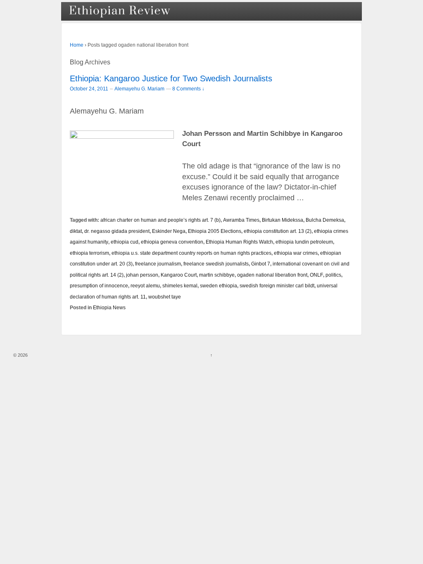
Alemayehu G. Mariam (139, 89)
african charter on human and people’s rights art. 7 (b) (160, 220)
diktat (76, 231)
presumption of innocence (99, 285)
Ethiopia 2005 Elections (214, 231)
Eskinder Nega (168, 231)
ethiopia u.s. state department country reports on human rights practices (191, 253)
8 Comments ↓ (188, 88)
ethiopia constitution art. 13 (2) (277, 231)
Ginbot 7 (260, 263)
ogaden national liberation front (272, 274)
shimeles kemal (179, 285)
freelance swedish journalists (216, 263)
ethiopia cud (124, 241)
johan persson (142, 274)
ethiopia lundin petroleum (304, 241)
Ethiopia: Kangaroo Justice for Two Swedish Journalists (171, 78)
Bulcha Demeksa (325, 220)
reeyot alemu (145, 285)
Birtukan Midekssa (282, 220)
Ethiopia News (109, 307)
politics (333, 274)
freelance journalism (158, 263)
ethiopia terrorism (89, 253)
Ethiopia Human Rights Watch (239, 241)
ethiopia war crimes (296, 253)
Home (76, 45)
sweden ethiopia (218, 285)
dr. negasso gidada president (117, 231)
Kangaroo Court (179, 274)
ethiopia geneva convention (172, 241)
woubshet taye (164, 296)
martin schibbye (217, 274)
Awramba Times (241, 220)
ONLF (316, 274)
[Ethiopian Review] (120, 11)
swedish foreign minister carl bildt (277, 285)
